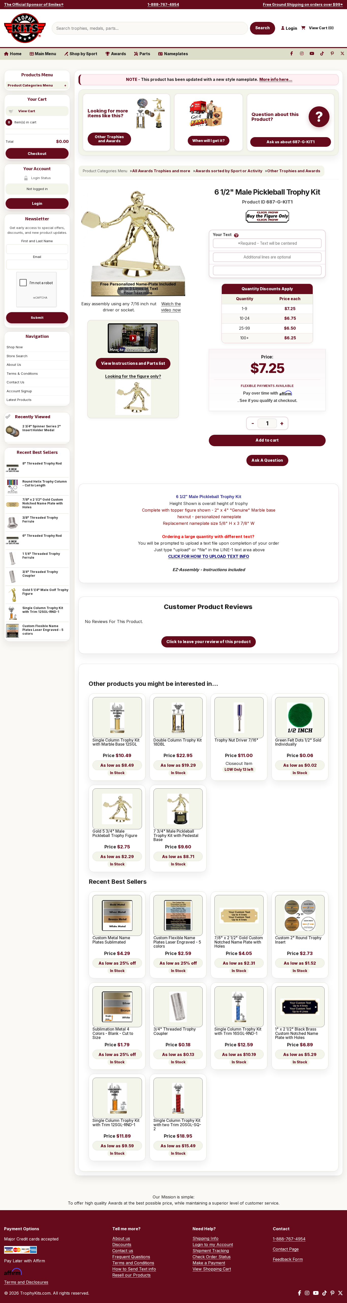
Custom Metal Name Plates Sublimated (111, 940)
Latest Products (19, 400)
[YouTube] (316, 1293)
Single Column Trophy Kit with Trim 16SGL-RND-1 (237, 1031)
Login (37, 203)
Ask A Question (267, 460)
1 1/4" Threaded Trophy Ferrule (41, 555)
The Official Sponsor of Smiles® (34, 4)
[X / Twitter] (340, 1293)
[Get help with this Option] (236, 235)
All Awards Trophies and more (161, 171)
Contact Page (286, 1249)
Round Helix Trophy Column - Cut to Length (44, 483)
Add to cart (267, 440)
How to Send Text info (134, 1268)
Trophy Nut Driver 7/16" (236, 740)
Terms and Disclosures (26, 1282)
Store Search (17, 356)
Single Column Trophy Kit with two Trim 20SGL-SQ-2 (177, 1125)
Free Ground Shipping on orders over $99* (303, 4)
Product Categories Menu (30, 85)
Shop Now (15, 347)
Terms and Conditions (133, 1262)
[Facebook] (299, 1293)
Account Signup (19, 391)
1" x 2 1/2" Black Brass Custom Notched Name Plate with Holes (296, 1033)
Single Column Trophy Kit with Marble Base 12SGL (115, 742)
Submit (37, 317)
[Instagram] (307, 1293)
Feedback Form (288, 1259)
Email (37, 257)
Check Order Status (212, 1256)
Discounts (121, 1244)
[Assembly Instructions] (133, 338)
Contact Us (15, 382)
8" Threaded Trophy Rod (42, 463)
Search (262, 27)
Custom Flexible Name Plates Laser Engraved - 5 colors (42, 629)
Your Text (222, 235)
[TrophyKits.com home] (25, 28)
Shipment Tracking (211, 1250)
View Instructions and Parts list (133, 363)
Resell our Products (131, 1275)
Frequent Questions (131, 1256)
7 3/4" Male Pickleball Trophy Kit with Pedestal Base (175, 835)
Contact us (122, 1250)
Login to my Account (213, 1244)
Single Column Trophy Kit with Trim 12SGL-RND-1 (42, 610)
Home (16, 53)
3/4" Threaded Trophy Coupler (40, 573)
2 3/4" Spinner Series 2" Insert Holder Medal (41, 428)
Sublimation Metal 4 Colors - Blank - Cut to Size (112, 1033)
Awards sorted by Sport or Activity (228, 171)
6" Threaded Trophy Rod (42, 536)
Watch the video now (171, 306)
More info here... (275, 79)
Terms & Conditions (22, 373)
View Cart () (321, 28)
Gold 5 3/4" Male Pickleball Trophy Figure (114, 833)
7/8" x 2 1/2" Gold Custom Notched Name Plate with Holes (42, 503)
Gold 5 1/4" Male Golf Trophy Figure (45, 592)
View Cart (26, 111)
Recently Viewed (32, 416)
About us (121, 1238)
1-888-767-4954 (163, 4)
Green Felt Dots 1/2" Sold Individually (298, 742)
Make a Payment (209, 1262)
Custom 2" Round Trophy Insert (298, 940)
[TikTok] (324, 1293)
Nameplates (176, 53)
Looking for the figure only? (133, 376)
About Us (14, 365)
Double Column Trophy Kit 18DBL (177, 742)
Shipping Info (205, 1238)
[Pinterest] (332, 1293)
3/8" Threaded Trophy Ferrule (40, 519)
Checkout (37, 153)
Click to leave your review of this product (208, 641)
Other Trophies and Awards (293, 171)
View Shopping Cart (212, 1268)
